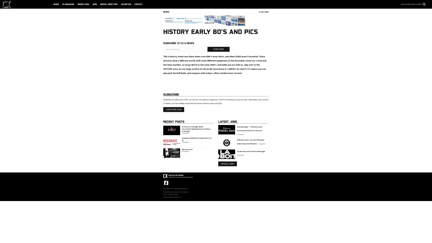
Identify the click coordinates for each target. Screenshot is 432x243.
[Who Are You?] (171, 153)
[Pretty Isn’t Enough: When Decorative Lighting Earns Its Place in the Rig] (171, 130)
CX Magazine (68, 4)
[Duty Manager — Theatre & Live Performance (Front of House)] (226, 129)
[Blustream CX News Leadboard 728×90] (204, 20)
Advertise (126, 4)
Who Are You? (187, 149)
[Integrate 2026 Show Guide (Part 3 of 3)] (171, 141)
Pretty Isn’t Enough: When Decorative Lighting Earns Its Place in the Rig (196, 129)
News (56, 4)
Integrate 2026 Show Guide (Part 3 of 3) (197, 139)
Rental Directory (109, 4)
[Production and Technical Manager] (226, 154)
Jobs (94, 4)
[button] (218, 49)
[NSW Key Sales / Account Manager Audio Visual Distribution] (226, 142)
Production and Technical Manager (251, 151)
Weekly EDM (83, 4)
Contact (138, 4)
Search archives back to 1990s (411, 4)
